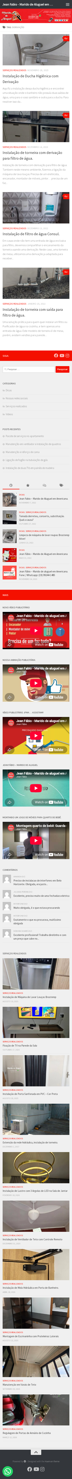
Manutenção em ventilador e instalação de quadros (33, 444)
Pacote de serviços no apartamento (25, 436)
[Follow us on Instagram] (67, 355)
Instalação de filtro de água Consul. (31, 233)
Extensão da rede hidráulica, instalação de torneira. (30, 1142)
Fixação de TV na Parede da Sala (20, 1045)
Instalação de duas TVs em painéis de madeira (30, 468)
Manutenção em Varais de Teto (19, 1384)
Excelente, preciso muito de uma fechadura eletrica (41, 895)
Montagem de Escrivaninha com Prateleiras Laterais (31, 1336)
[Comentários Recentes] (44, 485)
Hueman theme (52, 1461)
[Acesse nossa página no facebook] (56, 355)
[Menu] (67, 4)
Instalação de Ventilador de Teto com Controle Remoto (32, 1239)
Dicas (9, 390)
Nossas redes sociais (17, 398)
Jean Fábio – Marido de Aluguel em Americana (43, 554)
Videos (9, 414)
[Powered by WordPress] (25, 1461)
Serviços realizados (14, 70)
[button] (7, 1471)
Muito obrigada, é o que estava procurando (36, 907)
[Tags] (61, 485)
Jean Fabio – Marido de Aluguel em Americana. (43, 498)
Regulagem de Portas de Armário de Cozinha (27, 1433)
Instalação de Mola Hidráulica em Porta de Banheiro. (31, 1287)
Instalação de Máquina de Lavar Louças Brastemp (29, 997)
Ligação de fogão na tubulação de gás (27, 460)
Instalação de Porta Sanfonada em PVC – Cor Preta (30, 1094)
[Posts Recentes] (11, 485)
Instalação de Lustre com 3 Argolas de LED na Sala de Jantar (35, 1190)
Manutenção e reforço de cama (22, 452)
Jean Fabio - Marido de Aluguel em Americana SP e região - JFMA (28, 4)
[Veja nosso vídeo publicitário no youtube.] (62, 355)
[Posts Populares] (27, 485)
